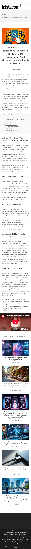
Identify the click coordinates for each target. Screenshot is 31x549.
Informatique (13, 537)
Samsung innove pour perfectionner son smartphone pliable (15, 359)
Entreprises (22, 536)
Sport (19, 541)
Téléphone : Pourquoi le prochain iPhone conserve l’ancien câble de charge (16, 470)
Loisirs (3, 539)
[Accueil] (2, 17)
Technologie (10, 543)
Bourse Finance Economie (21, 532)
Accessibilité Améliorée (11, 125)
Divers (20, 534)
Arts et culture (7, 530)
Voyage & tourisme (19, 543)
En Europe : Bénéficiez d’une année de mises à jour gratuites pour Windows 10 (15, 386)
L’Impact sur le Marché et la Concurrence (12, 127)
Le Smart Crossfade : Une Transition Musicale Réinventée (15, 120)
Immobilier (5, 537)
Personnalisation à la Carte (12, 123)
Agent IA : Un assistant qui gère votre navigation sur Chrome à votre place (15, 443)
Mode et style (20, 539)
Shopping (14, 541)
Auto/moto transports (8, 532)
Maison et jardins (11, 539)
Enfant (25, 534)
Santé (26, 539)
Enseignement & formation (11, 536)
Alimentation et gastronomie (19, 530)
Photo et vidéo (7, 541)
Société (24, 541)
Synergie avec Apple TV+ (12, 130)
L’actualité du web (22, 537)
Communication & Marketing (10, 534)
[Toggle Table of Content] (27, 115)
